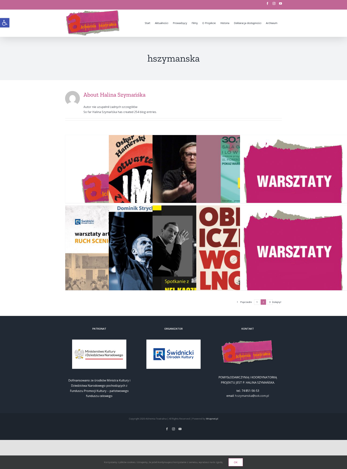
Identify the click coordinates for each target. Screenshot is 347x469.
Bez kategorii (294, 191)
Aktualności (280, 191)
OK (235, 462)
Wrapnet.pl (212, 418)
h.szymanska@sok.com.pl (252, 396)
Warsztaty (308, 191)
